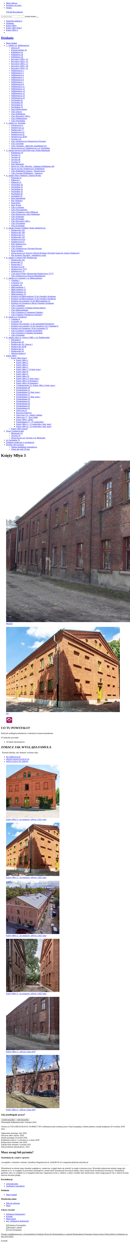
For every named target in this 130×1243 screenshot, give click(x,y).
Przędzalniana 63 (23, 404)
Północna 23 (16, 182)
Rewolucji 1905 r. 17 (19, 64)
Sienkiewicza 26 (17, 134)
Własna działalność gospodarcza (24, 447)
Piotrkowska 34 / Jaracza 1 (22, 344)
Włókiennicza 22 (18, 98)
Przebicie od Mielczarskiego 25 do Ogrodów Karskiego (33, 299)
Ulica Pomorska (17, 216)
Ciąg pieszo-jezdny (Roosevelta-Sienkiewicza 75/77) (32, 274)
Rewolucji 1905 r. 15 (19, 61)
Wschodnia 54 (17, 107)
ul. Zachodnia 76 (13, 440)
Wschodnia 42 (17, 194)
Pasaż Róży (16, 203)
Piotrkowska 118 (18, 237)
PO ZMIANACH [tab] (13, 757)
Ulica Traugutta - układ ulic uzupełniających (29, 146)
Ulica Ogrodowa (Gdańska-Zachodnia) (27, 333)
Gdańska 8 (15, 319)
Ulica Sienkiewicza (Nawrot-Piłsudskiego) (28, 276)
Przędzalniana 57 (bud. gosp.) (28, 397)
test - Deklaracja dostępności (17, 1221)
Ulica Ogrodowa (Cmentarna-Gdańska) (27, 312)
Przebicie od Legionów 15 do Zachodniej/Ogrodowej (32, 324)
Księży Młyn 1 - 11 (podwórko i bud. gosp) (33, 424)
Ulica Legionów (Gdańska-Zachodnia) (26, 331)
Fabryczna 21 (21, 410)
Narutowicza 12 (17, 127)
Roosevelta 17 (17, 264)
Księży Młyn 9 (22, 374)
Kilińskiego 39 (17, 153)
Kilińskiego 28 (17, 54)
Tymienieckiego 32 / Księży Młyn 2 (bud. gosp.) (35, 385)
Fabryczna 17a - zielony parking (29, 415)
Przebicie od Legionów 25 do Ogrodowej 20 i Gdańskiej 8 (34, 326)
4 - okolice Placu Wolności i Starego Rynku (23, 175)
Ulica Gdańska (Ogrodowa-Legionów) (26, 315)
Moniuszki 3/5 (17, 433)
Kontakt (9, 1216)
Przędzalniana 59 (23, 399)
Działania (10, 23)
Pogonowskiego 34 (19, 50)
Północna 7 (15, 180)
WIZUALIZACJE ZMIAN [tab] (17, 761)
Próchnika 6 (16, 340)
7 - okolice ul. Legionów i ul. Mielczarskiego (24, 278)
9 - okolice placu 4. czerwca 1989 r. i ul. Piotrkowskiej (28, 337)
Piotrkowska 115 (18, 235)
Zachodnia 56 (16, 196)
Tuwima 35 (15, 157)
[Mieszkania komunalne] (9, 722)
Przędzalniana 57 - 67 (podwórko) (30, 422)
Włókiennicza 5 (17, 77)
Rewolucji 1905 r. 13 (19, 59)
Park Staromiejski (18, 198)
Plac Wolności (17, 200)
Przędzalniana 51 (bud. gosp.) (28, 392)
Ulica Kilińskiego (18, 114)
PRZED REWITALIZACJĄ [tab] (17, 759)
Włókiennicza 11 (18, 86)
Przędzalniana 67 (23, 406)
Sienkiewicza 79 (17, 271)
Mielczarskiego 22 (18, 292)
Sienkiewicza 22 (17, 132)
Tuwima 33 (15, 155)
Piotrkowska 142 (18, 260)
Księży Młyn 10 (22, 376)
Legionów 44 (16, 285)
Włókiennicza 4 (17, 75)
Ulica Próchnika (17, 219)
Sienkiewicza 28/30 (19, 137)
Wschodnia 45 (17, 100)
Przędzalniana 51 (23, 390)
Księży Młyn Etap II (19, 429)
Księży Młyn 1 (22, 360)
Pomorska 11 (16, 178)
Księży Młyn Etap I (14, 28)
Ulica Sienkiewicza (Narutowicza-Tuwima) (28, 141)
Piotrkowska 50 (17, 351)
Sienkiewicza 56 (17, 267)
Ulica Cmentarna (18, 305)
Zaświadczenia (12, 1184)
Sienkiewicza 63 (17, 242)
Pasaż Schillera (17, 251)
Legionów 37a (17, 283)
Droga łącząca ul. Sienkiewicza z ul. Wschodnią (30, 148)
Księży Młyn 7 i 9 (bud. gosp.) (28, 369)
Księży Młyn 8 (22, 372)
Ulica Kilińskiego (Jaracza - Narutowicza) (28, 171)
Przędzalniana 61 (23, 401)
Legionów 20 (16, 321)
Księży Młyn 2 (22, 362)
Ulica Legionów (17, 207)
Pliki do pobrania (13, 1203)
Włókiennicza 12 (18, 89)
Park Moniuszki (17, 164)
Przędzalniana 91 (23, 408)
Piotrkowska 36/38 (18, 347)
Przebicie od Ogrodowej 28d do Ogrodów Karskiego (32, 303)
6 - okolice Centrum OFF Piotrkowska (21, 258)
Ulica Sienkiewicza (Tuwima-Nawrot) (26, 248)
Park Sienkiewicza (18, 244)
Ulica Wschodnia (18, 121)
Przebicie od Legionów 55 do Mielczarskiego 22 (30, 301)
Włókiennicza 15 (18, 93)
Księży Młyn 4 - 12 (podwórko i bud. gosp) (33, 426)
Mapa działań (11, 43)
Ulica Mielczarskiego (19, 310)
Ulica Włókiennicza (19, 118)
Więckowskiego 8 (18, 353)
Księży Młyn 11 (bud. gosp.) (27, 378)
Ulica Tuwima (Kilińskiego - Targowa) (26, 173)
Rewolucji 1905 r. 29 (19, 66)
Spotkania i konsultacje (15, 1186)
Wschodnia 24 (17, 189)
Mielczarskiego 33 (18, 294)
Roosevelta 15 (17, 262)
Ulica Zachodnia (18, 226)
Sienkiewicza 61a (18, 239)
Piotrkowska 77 (17, 130)
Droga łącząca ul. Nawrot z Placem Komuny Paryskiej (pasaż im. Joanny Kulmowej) (45, 253)
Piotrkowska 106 (18, 232)
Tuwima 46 (15, 159)
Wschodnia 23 (17, 187)
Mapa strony (11, 1219)
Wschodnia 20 (17, 185)
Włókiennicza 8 (17, 84)
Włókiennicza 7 (17, 82)
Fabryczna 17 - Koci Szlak (27, 417)
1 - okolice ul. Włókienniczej (17, 45)
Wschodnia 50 (17, 102)
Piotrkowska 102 (18, 230)
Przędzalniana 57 (23, 394)
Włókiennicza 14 (18, 91)
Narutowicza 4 (17, 125)
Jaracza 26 (15, 48)
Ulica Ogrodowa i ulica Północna (24, 212)
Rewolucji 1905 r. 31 (19, 68)
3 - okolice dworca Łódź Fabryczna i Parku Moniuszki (28, 150)
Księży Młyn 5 (22, 367)
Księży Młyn (11, 25)
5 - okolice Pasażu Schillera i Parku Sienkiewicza (26, 228)
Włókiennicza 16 (18, 96)
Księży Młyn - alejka (24, 420)
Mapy (8, 1205)
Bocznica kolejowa (24, 413)
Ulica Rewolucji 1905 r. (20, 116)
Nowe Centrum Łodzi (15, 431)
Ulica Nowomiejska (19, 210)
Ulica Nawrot (16, 246)
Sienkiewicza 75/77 (19, 269)
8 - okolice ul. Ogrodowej (16, 317)
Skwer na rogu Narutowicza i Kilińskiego (28, 169)
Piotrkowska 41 (17, 349)
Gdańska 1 (15, 280)
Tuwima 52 (15, 162)
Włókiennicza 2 (17, 70)
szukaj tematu (30, 16)
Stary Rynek (16, 205)
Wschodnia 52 (17, 105)
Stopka (9, 8)
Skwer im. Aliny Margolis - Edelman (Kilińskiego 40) (32, 166)
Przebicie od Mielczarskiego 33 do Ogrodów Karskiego (33, 296)
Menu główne (11, 3)
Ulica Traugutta (17, 143)
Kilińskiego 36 (17, 57)
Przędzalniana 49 (23, 388)
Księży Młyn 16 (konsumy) (27, 383)
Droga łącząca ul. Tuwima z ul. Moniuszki (28, 438)
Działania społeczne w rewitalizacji (20, 442)
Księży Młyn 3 (12, 30)
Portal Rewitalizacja (14, 21)
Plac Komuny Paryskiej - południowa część (28, 255)
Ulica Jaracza (16, 112)
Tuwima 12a (16, 139)
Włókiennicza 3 (17, 73)
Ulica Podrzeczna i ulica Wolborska (25, 214)
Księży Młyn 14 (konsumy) (27, 381)
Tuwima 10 (15, 435)
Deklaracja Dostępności (15, 1214)
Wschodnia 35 (17, 191)
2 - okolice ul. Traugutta (15, 123)
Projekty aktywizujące (15, 445)
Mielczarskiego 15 (18, 289)
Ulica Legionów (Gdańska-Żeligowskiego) (28, 308)
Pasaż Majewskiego (19, 109)
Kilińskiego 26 (17, 52)
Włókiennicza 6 (17, 80)
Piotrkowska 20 (17, 342)
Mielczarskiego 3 (18, 287)
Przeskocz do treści (13, 5)
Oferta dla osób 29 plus (20, 449)
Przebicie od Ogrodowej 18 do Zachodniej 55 (29, 328)
